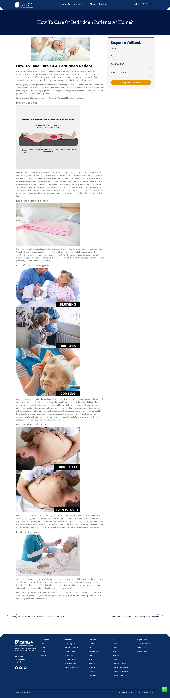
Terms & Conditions (143, 644)
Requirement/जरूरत (118, 72)
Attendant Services (71, 648)
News (43, 652)
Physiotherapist (70, 663)
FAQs (43, 659)
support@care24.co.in (21, 662)
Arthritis (115, 644)
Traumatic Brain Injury (120, 671)
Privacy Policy (141, 648)
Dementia (116, 652)
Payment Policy (141, 652)
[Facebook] (16, 667)
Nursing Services (70, 652)
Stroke (115, 659)
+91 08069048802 (20, 660)
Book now (104, 4)
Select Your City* (117, 64)
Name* (113, 49)
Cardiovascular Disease (120, 667)
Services (78, 4)
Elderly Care (69, 656)
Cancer (115, 648)
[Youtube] (25, 667)
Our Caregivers (70, 644)
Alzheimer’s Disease (119, 663)
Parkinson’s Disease (119, 675)
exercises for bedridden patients (81, 595)
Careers (44, 656)
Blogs (92, 4)
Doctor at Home (70, 659)
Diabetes (116, 656)
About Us (65, 4)
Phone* (113, 56)
